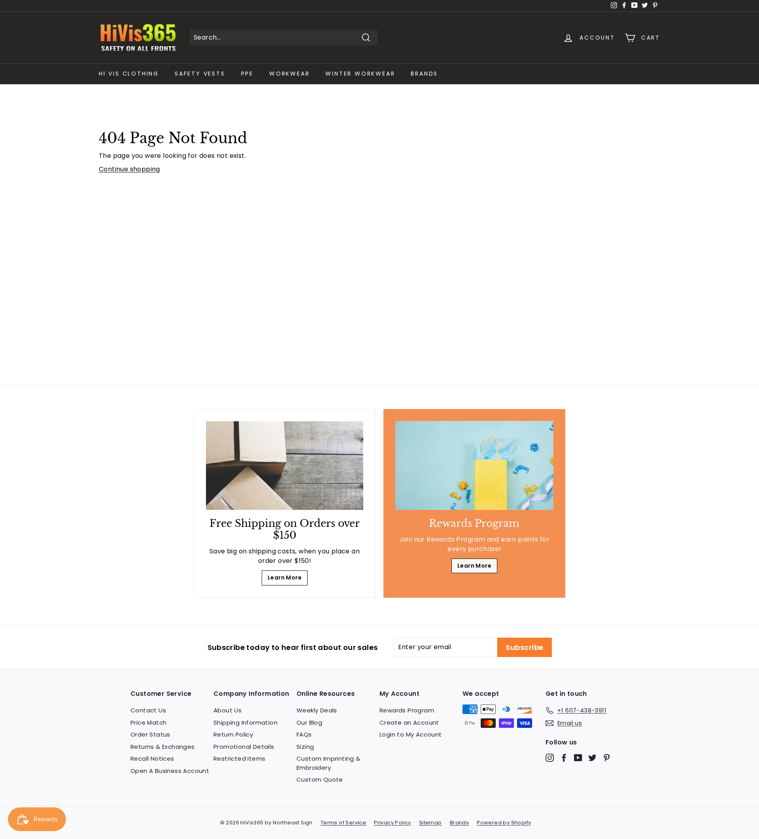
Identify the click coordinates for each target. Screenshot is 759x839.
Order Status (150, 734)
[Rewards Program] (474, 465)
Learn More (285, 577)
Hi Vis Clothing (129, 74)
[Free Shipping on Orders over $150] (284, 465)
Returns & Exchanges (162, 746)
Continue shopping (129, 169)
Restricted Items (239, 758)
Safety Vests (200, 74)
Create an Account (409, 722)
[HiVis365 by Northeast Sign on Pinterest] (606, 757)
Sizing (305, 746)
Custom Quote (319, 779)
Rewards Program (407, 710)
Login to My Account (411, 734)
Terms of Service (343, 822)
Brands (424, 74)
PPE (247, 74)
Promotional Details (243, 746)
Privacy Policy (392, 822)
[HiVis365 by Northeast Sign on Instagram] (550, 757)
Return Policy (233, 734)
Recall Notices (152, 758)
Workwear (289, 74)
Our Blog (309, 722)
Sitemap (430, 822)
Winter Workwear (360, 74)
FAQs (304, 734)
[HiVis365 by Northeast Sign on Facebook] (564, 757)
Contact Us (148, 710)
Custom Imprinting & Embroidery (328, 763)
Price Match (148, 722)
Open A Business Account (169, 771)
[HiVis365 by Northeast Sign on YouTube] (578, 757)
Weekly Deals (316, 710)
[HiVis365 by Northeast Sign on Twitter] (592, 757)
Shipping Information (245, 722)
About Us (227, 710)
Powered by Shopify (504, 822)
